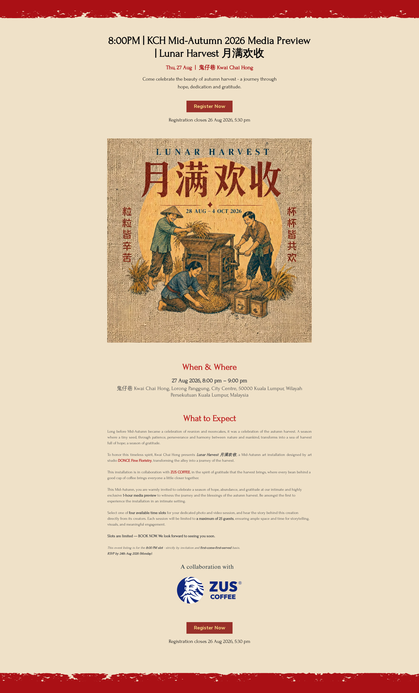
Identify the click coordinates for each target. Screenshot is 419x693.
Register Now (209, 106)
